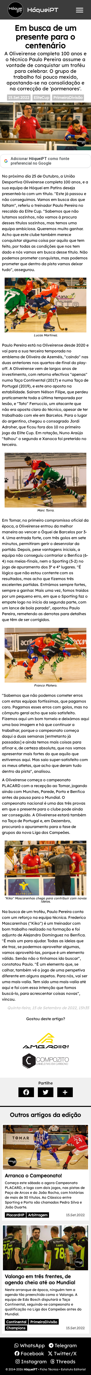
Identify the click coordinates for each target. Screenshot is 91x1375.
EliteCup (41, 97)
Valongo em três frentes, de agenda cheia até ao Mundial (40, 1279)
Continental (16, 1322)
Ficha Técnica (49, 1369)
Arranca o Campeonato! (33, 1175)
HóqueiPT (30, 1369)
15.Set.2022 (18, 97)
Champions (15, 1328)
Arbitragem (38, 1215)
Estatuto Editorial (73, 1369)
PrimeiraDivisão (68, 97)
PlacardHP (15, 1215)
